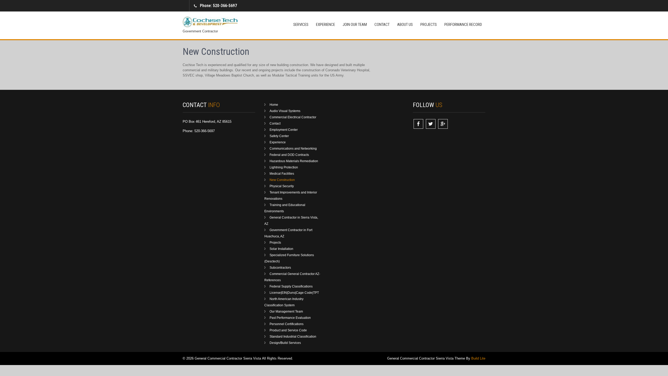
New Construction (282, 180)
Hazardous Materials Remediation (294, 161)
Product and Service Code (288, 330)
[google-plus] (443, 124)
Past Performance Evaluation (290, 318)
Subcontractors (280, 267)
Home (274, 105)
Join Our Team (355, 24)
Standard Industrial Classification (293, 336)
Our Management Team (286, 311)
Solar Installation (281, 249)
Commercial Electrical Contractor (293, 117)
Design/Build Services (285, 343)
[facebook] (418, 124)
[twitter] (431, 124)
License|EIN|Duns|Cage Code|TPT (294, 293)
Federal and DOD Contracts (289, 155)
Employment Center (284, 130)
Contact (382, 24)
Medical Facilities (282, 173)
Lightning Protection (284, 167)
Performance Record (463, 24)
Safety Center (279, 136)
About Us (405, 24)
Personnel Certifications (286, 324)
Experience (325, 24)
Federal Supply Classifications (291, 286)
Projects (428, 24)
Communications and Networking (293, 148)
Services (300, 24)
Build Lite (478, 358)
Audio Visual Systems (285, 111)
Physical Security (282, 186)
